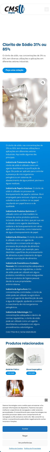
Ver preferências (25, 443)
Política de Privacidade (32, 448)
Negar (25, 436)
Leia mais (10, 373)
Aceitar (25, 429)
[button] (46, 400)
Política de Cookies (16, 448)
